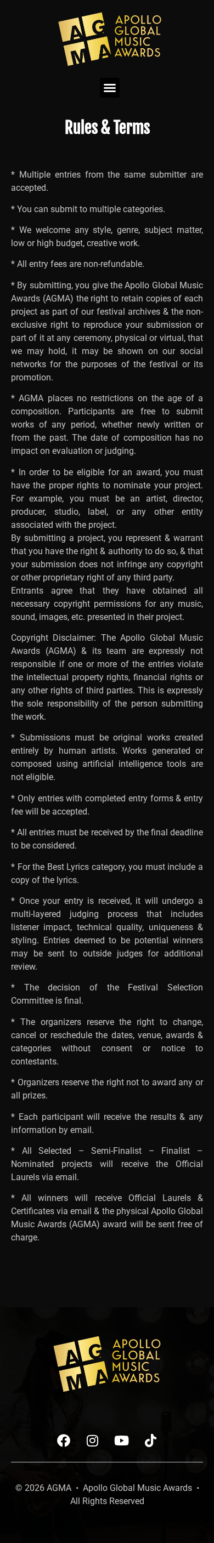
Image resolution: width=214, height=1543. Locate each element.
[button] (110, 88)
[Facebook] (63, 1440)
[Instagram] (93, 1440)
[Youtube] (122, 1440)
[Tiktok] (151, 1440)
